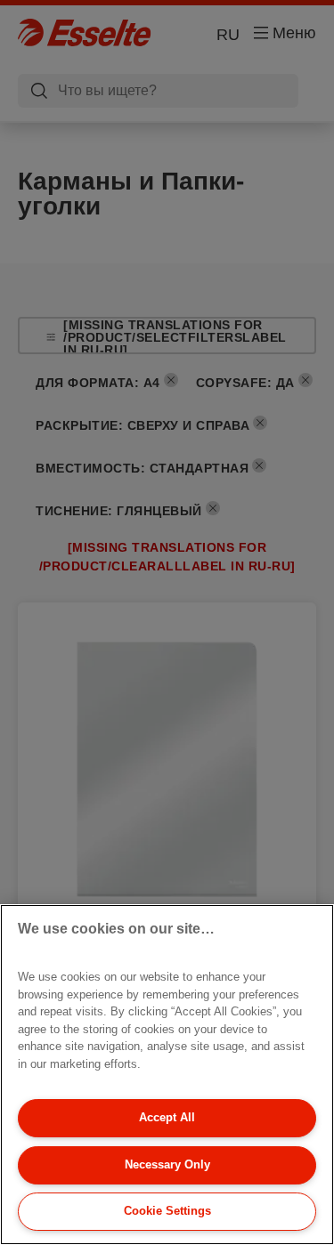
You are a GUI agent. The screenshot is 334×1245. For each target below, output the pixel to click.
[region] (167, 1074)
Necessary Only (167, 1164)
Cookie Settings (167, 1210)
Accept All (167, 1117)
